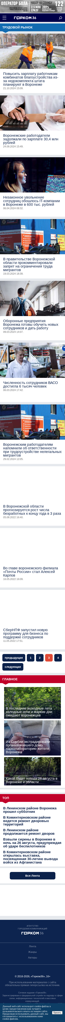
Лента (32, 946)
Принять (57, 1013)
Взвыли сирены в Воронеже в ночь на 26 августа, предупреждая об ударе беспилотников (32, 843)
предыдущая (14, 657)
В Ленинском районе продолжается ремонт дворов (29, 831)
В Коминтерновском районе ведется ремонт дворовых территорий (27, 821)
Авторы (32, 957)
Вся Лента (32, 875)
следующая (13, 666)
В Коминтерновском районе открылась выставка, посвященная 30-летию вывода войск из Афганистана (30, 857)
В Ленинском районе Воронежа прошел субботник (29, 810)
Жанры (32, 952)
